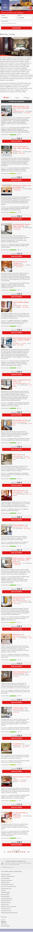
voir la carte (27, 112)
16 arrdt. (25, 305)
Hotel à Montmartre (6, 900)
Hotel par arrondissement (7, 876)
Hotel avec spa (5, 904)
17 (12, 852)
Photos (27, 97)
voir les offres (16, 141)
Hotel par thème (5, 882)
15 (8, 852)
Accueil (3, 920)
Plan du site (4, 924)
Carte (17, 97)
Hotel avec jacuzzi (5, 902)
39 (28, 852)
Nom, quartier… (5, 21)
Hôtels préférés (5, 894)
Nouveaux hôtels (5, 896)
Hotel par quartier (5, 874)
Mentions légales (5, 926)
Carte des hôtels (5, 878)
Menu (27, 8)
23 (24, 852)
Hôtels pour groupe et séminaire (9, 912)
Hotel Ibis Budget (5, 892)
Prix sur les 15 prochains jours (8, 886)
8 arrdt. (26, 527)
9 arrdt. (26, 456)
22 (22, 852)
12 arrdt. (23, 343)
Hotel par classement (6, 880)
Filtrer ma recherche (16, 101)
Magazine (3, 922)
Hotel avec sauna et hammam (8, 906)
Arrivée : (3, 15)
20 (18, 852)
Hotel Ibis (3, 890)
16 (10, 852)
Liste (7, 97)
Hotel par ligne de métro (7, 884)
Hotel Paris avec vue (6, 910)
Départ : (20, 15)
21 (20, 852)
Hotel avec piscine (5, 908)
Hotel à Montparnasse (6, 898)
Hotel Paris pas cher (6, 888)
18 (14, 852)
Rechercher (16, 28)
